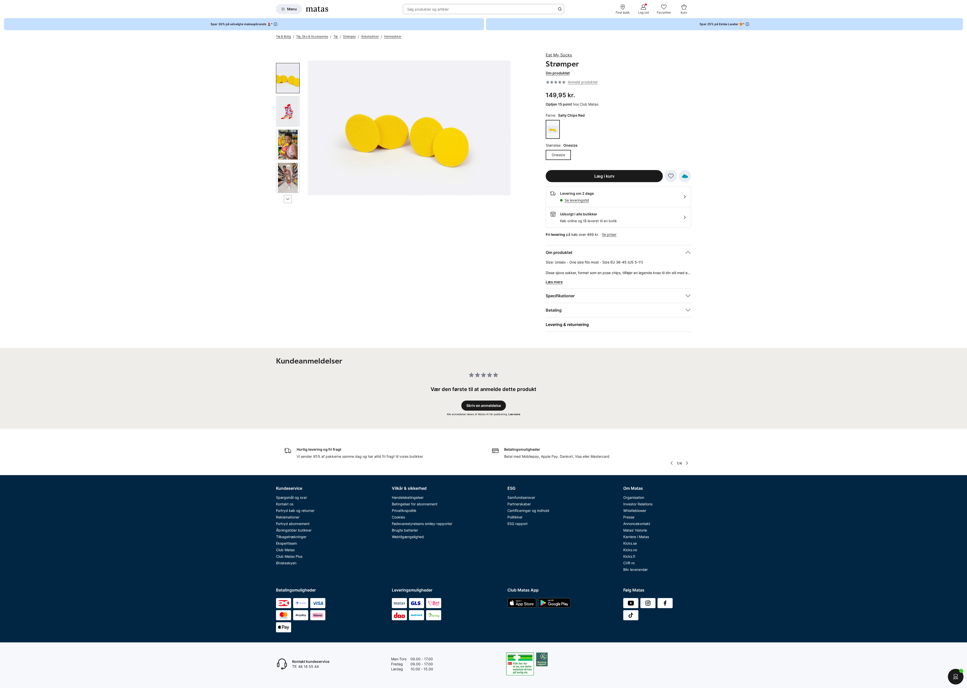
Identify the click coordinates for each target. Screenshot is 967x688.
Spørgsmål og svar (291, 497)
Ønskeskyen (286, 563)
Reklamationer (287, 517)
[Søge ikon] (560, 9)
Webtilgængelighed (408, 537)
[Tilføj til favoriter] (671, 176)
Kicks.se (630, 543)
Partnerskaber (519, 504)
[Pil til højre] (687, 463)
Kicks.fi (629, 556)
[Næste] (288, 199)
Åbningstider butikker (294, 530)
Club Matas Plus (289, 556)
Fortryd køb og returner (295, 510)
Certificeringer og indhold (528, 510)
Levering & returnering (567, 324)
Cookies (398, 517)
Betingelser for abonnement (414, 504)
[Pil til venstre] (672, 463)
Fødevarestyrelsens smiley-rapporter (422, 523)
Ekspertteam (286, 543)
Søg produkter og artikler (428, 9)
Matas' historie (635, 530)
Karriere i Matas (636, 537)
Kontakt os (284, 504)
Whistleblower (634, 510)
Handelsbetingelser (408, 497)
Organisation (633, 497)
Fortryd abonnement (292, 523)
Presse (628, 517)
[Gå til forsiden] (317, 9)
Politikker (515, 517)
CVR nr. (629, 563)
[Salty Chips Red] (553, 129)
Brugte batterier (405, 530)
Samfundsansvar (521, 497)
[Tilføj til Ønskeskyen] (685, 176)
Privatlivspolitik (404, 510)
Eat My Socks (559, 54)
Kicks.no (630, 550)
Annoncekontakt (636, 523)
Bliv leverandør (635, 569)
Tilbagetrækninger (291, 537)
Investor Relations (637, 504)
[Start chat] (955, 676)
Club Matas (285, 550)
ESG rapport (517, 523)
